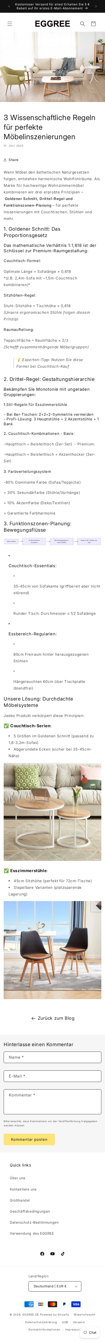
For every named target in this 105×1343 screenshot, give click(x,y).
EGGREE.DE (30, 1314)
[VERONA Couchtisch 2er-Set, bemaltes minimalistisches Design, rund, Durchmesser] (52, 860)
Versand (79, 1322)
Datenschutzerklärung (41, 1322)
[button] (9, 23)
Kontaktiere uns (23, 1189)
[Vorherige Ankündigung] (9, 6)
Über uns (17, 1178)
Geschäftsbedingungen (30, 1211)
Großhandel (20, 1200)
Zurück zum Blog (56, 1018)
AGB (65, 1322)
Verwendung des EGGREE (32, 1233)
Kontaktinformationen (44, 1329)
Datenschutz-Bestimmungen (34, 1222)
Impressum (73, 1329)
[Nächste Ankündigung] (96, 6)
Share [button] (14, 160)
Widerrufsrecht (84, 1314)
